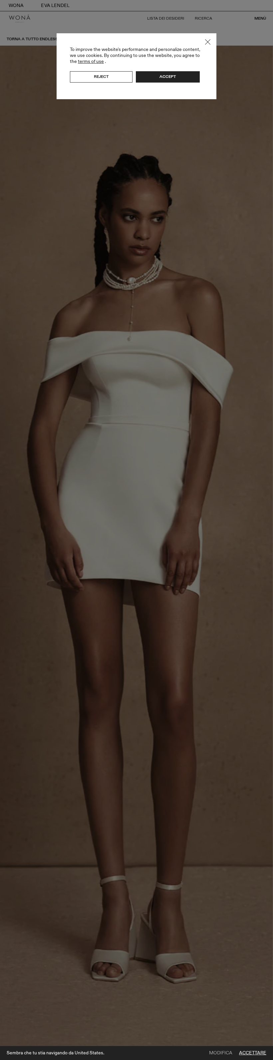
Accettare (252, 1053)
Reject (101, 76)
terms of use (91, 61)
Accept (167, 76)
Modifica (220, 1053)
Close (207, 42)
